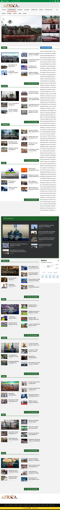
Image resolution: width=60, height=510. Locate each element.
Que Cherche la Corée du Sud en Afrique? (50, 199)
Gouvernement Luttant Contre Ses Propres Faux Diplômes (34, 281)
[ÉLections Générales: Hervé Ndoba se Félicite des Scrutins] (24, 434)
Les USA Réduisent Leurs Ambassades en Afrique (50, 201)
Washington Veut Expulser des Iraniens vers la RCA (50, 174)
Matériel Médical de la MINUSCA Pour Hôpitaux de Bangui (10, 426)
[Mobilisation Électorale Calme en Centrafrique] (24, 441)
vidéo (19, 13)
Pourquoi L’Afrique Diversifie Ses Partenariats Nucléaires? (50, 206)
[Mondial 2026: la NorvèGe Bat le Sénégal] (24, 306)
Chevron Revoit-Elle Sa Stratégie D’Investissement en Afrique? (10, 98)
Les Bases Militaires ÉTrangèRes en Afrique (50, 131)
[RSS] (52, 1)
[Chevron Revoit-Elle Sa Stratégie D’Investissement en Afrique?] (34, 233)
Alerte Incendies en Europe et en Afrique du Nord (50, 85)
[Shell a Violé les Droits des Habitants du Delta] (24, 466)
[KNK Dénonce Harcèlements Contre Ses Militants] (24, 170)
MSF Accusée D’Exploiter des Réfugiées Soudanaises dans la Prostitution (50, 165)
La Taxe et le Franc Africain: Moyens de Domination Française (50, 134)
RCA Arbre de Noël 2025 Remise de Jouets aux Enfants (13, 401)
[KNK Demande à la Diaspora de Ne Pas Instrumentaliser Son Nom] (24, 189)
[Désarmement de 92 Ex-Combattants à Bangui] (4, 439)
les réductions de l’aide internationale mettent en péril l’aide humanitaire (9, 136)
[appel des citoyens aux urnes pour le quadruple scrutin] (24, 428)
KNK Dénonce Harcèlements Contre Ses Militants (34, 170)
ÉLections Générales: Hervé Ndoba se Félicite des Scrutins (34, 434)
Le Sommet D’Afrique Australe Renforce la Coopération (13, 73)
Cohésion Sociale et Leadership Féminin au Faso (8, 388)
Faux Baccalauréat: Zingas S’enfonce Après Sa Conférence (34, 274)
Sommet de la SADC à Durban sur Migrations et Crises (34, 55)
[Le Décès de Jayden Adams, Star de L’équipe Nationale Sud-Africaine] (4, 318)
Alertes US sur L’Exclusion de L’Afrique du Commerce (50, 102)
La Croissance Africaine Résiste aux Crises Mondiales (50, 203)
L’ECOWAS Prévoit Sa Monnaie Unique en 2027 (34, 106)
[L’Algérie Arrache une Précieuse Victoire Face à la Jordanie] (24, 313)
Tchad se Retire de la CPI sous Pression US (50, 91)
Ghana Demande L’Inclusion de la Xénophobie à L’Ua (50, 100)
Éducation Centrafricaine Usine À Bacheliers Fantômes (34, 287)
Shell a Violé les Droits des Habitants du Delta (50, 78)
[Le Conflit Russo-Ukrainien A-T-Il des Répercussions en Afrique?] (4, 356)
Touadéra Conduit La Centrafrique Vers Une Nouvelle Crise (34, 396)
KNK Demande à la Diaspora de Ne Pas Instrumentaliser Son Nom (34, 190)
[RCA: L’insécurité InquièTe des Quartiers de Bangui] (50, 20)
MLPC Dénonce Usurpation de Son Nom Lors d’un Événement (33, 183)
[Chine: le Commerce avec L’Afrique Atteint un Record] (24, 99)
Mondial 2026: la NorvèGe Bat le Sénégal (50, 142)
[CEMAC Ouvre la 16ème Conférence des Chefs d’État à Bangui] (24, 402)
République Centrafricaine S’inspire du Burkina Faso (14, 395)
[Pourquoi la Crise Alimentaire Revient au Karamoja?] (4, 472)
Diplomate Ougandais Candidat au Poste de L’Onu (50, 89)
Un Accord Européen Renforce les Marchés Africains (50, 163)
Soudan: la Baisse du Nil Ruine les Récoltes (50, 68)
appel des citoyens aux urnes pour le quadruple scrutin (33, 428)
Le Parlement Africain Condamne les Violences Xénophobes (50, 70)
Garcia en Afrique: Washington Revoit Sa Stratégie (50, 112)
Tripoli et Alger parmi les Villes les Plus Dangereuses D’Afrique (50, 119)
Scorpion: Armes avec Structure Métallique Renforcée (50, 195)
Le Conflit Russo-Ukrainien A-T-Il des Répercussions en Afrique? (50, 123)
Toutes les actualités (46, 47)
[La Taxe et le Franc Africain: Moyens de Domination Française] (24, 345)
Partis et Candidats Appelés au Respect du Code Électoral (8, 175)
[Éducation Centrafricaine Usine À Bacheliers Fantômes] (24, 287)
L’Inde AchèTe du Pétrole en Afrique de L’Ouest (50, 210)
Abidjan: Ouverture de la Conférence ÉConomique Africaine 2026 (50, 127)
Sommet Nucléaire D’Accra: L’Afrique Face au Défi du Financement (10, 59)
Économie (26, 10)
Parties (41, 10)
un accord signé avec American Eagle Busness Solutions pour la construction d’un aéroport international (15, 237)
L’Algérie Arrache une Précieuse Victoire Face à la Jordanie (50, 144)
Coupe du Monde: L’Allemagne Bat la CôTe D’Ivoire (50, 155)
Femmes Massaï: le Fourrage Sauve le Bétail (50, 159)
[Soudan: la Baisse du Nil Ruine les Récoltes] (4, 478)
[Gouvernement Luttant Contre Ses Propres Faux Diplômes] (24, 281)
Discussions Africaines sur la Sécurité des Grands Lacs (50, 153)
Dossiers (9, 13)
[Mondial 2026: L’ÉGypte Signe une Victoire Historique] (24, 319)
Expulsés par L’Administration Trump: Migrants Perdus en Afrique (50, 138)
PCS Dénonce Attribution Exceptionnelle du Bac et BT (13, 183)
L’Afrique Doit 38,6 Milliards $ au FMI (33, 111)
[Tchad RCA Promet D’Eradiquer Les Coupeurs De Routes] (4, 433)
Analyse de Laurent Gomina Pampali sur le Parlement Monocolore (34, 176)
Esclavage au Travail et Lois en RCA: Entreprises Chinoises (34, 151)
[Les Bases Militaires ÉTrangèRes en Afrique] (4, 363)
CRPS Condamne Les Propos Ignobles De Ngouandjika (13, 189)
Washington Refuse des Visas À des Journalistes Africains (50, 189)
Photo (15, 13)
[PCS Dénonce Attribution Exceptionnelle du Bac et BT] (4, 182)
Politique (20, 10)
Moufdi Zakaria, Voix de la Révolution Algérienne (50, 106)
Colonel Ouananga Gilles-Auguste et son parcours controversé (34, 132)
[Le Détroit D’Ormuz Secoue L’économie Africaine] (24, 93)
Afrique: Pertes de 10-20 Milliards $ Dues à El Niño (50, 93)
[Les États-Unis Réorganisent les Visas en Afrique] (24, 67)
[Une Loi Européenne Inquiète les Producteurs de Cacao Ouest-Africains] (4, 105)
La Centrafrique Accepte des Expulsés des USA (50, 184)
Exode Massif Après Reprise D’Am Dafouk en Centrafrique (50, 125)
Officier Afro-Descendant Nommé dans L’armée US (50, 98)
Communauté (34, 10)
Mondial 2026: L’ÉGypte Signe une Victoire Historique (50, 146)
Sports (3, 13)
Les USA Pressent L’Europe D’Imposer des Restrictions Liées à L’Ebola (50, 180)
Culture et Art (48, 10)
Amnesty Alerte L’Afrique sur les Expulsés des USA (50, 114)
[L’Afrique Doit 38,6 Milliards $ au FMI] (24, 112)
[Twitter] (55, 1)
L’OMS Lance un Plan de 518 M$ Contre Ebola (50, 191)
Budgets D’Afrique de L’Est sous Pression (50, 172)
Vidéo (3, 414)
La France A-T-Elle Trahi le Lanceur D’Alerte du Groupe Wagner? (50, 136)
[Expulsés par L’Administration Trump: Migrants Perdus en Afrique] (24, 358)
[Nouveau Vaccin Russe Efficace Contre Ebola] (24, 479)
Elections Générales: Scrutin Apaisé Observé (34, 422)
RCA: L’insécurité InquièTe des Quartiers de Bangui (50, 117)
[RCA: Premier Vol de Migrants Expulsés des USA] (50, 37)
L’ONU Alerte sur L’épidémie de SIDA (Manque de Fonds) (50, 81)
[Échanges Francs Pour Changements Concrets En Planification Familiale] (4, 143)
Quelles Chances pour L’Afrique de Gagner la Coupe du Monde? (50, 182)
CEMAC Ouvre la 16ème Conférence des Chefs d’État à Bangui (33, 403)
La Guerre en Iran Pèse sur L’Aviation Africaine (50, 167)
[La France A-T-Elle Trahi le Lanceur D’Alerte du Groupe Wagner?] (24, 351)
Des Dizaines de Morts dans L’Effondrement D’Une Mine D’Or (13, 67)
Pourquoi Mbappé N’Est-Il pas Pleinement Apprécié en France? (50, 121)
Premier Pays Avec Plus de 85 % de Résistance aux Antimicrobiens (33, 138)
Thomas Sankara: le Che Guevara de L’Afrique (50, 87)
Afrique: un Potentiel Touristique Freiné (50, 197)
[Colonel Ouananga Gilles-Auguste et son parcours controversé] (24, 132)
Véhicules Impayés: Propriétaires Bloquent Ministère (14, 149)
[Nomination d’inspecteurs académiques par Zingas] (4, 286)
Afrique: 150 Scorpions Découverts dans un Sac (50, 157)
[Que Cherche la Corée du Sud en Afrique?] (24, 364)
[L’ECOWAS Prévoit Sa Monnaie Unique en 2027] (24, 106)
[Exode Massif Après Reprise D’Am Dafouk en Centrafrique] (50, 28)
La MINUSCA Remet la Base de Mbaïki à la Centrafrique (50, 178)
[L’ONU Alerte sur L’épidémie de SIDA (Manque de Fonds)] (24, 473)
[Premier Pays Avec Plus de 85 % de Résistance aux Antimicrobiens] (24, 138)
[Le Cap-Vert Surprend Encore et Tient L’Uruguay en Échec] (24, 325)
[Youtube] (58, 1)
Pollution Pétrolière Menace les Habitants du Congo (34, 74)
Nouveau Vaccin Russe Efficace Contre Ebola (50, 83)
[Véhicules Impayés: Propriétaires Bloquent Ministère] (4, 149)
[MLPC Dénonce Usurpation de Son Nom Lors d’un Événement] (24, 183)
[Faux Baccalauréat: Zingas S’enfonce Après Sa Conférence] (24, 274)
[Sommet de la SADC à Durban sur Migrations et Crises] (24, 55)
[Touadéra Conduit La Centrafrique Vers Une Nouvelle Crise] (24, 396)
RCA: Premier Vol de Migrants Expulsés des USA (50, 161)
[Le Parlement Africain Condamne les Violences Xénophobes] (24, 61)
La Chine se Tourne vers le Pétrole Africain (50, 170)
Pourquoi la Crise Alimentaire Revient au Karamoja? (50, 66)
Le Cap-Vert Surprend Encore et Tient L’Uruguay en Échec (50, 148)
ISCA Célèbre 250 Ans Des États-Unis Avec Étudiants (34, 268)
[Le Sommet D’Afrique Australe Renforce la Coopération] (4, 72)
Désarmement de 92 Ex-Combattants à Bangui (14, 440)
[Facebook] (50, 1)
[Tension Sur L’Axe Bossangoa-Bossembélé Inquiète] (24, 144)
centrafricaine (12, 10)
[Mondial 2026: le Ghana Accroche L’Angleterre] (4, 324)
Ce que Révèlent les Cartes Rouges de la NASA (50, 64)
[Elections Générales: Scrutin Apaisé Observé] (24, 422)
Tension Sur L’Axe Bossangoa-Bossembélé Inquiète (34, 144)
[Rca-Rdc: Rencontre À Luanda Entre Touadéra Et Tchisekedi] (24, 383)
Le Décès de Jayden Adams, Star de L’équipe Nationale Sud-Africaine (50, 129)
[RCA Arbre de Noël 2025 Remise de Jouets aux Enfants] (4, 401)
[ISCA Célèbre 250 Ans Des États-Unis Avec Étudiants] (24, 268)
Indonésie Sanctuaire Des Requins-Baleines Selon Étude (50, 193)
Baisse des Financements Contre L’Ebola (50, 208)
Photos (4, 376)
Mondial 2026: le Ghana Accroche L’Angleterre (50, 140)
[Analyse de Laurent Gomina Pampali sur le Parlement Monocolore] (24, 176)
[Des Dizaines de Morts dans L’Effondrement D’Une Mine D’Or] (21, 29)
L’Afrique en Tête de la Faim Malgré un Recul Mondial (50, 108)
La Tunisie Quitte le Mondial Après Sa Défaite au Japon (50, 150)
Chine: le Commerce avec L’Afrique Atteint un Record (34, 99)
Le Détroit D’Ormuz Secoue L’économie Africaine (33, 93)
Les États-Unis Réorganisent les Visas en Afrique (33, 67)
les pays (4, 10)
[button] (57, 10)
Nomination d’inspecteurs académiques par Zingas (13, 286)
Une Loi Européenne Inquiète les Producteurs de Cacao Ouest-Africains (50, 53)
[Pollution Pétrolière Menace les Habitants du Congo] (24, 74)
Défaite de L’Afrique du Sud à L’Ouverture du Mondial (50, 176)
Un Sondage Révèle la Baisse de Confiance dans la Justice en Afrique (50, 186)
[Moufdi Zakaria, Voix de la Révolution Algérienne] (4, 279)
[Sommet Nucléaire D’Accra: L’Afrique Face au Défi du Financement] (4, 111)
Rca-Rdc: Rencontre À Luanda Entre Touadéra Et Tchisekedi (34, 384)
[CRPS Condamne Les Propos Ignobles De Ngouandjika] (4, 189)
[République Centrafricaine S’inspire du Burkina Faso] (4, 395)
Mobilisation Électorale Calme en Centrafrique (34, 440)
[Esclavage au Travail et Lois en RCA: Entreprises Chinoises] (24, 151)
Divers (24, 13)
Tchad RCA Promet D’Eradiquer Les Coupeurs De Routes (13, 434)
